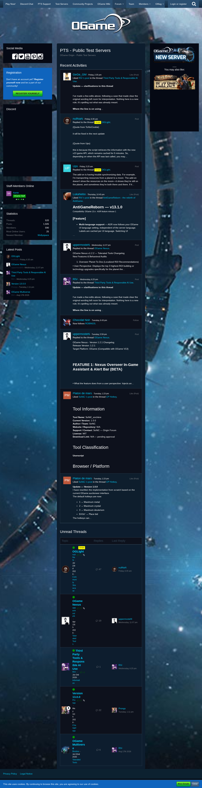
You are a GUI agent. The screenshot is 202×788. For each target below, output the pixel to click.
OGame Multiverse (20, 292)
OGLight (15, 256)
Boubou (75, 751)
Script (81, 547)
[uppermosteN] (67, 257)
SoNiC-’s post (85, 396)
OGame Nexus (18, 264)
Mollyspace (43, 235)
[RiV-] (67, 294)
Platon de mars (82, 393)
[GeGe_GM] (67, 92)
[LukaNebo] (67, 214)
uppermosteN (17, 268)
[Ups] (67, 175)
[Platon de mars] (67, 431)
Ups (75, 166)
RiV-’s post (84, 78)
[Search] (194, 4)
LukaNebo (79, 194)
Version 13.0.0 (18, 283)
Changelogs (74, 728)
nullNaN (14, 260)
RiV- (13, 279)
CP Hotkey (111, 396)
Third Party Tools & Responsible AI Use (113, 282)
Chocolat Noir (81, 320)
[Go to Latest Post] (114, 569)
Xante (16, 192)
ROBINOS (90, 323)
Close (195, 784)
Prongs (14, 287)
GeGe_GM (79, 74)
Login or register (178, 4)
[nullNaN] (67, 137)
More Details (183, 784)
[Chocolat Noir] (67, 322)
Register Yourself (28, 93)
